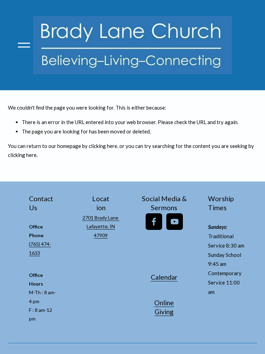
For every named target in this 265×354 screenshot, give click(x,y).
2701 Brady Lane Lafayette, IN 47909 (100, 226)
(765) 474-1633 (40, 248)
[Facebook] (154, 221)
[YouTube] (174, 221)
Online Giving (164, 307)
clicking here (103, 146)
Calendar (164, 277)
